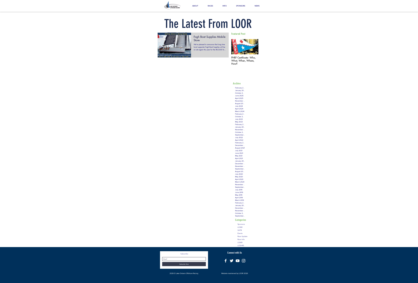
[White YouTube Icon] (237, 260)
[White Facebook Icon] (225, 260)
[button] (224, 6)
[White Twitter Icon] (231, 260)
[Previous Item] (235, 46)
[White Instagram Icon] (243, 260)
